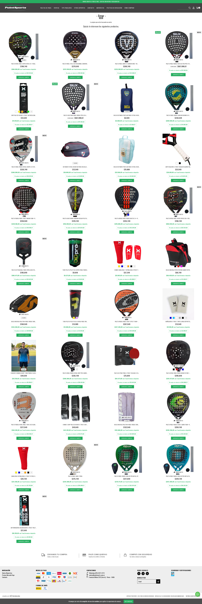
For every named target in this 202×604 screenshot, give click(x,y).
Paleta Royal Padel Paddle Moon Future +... (178, 373)
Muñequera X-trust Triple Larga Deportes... (178, 321)
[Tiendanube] (11, 596)
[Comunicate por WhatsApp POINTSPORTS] (197, 594)
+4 (185, 318)
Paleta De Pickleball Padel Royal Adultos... (24, 270)
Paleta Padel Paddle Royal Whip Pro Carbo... (75, 373)
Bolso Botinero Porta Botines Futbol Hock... (127, 115)
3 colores (127, 421)
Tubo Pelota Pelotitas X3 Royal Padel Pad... (75, 321)
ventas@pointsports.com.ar (97, 575)
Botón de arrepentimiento (193, 596)
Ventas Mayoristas (7, 573)
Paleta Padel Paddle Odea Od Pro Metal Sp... (126, 476)
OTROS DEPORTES (79, 8)
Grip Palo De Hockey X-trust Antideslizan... (23, 115)
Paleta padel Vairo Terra (75, 476)
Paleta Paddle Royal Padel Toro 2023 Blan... (23, 425)
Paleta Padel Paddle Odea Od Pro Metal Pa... (178, 476)
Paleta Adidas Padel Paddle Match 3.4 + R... (127, 218)
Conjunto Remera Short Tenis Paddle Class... (24, 373)
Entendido (128, 601)
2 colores (24, 60)
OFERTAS (56, 8)
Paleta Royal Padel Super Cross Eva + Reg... (178, 218)
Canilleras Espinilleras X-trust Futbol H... (23, 476)
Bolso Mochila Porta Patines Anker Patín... (178, 270)
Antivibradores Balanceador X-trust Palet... (24, 528)
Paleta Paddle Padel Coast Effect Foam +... (127, 321)
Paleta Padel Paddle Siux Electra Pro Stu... (178, 64)
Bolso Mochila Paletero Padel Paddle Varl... (23, 321)
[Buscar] (189, 8)
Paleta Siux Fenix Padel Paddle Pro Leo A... (75, 115)
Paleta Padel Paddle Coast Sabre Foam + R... (178, 425)
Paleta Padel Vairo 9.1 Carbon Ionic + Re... (126, 64)
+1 (31, 111)
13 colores (126, 111)
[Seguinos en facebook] (143, 573)
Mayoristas (100, 8)
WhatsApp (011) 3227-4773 (96, 573)
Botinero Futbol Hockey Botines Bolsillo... (75, 167)
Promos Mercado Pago (8, 575)
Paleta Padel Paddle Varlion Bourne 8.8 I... (178, 115)
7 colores (75, 163)
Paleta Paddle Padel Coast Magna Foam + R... (23, 218)
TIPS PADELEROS (67, 8)
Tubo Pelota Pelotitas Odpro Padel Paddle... (75, 270)
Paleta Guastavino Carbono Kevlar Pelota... (75, 218)
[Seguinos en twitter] (147, 573)
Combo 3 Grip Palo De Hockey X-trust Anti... (75, 425)
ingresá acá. (180, 596)
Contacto (91, 8)
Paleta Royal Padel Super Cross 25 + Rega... (23, 64)
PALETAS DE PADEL (45, 8)
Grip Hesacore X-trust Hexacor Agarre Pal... (178, 167)
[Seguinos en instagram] (138, 573)
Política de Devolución (114, 8)
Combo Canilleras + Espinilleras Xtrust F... (126, 270)
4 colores (24, 369)
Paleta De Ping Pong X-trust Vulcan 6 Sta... (126, 373)
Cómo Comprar (129, 8)
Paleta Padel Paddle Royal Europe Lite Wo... (24, 167)
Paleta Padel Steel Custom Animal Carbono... (75, 64)
